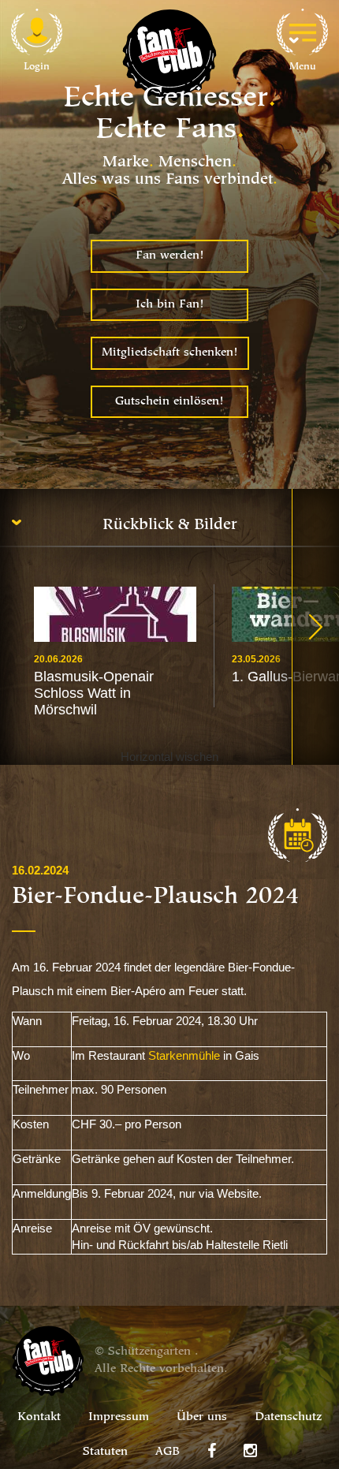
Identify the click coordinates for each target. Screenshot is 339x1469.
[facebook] (211, 1451)
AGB (167, 1452)
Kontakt (39, 1417)
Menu (302, 67)
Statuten (105, 1452)
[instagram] (250, 1451)
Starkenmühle (184, 1055)
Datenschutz (288, 1417)
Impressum (118, 1417)
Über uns (202, 1417)
